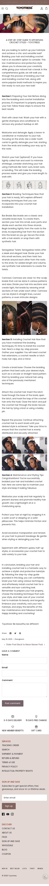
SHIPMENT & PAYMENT (12, 753)
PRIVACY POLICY (10, 766)
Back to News (24, 644)
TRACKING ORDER (10, 745)
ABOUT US (7, 832)
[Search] (7, 8)
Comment (7, 680)
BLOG (4, 849)
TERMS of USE (8, 762)
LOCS (24, 868)
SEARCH (5, 749)
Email (5, 667)
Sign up (9, 806)
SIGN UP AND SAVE (11, 841)
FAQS (4, 837)
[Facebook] (3, 814)
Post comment (12, 703)
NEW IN (4, 868)
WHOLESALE (7, 845)
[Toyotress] (24, 8)
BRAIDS (40, 868)
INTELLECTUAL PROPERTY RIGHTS (17, 770)
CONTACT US (8, 828)
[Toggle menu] (2, 8)
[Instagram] (12, 814)
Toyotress (12, 875)
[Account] (41, 8)
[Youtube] (7, 814)
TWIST (32, 868)
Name (5, 654)
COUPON (6, 854)
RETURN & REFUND (10, 758)
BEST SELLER (15, 868)
